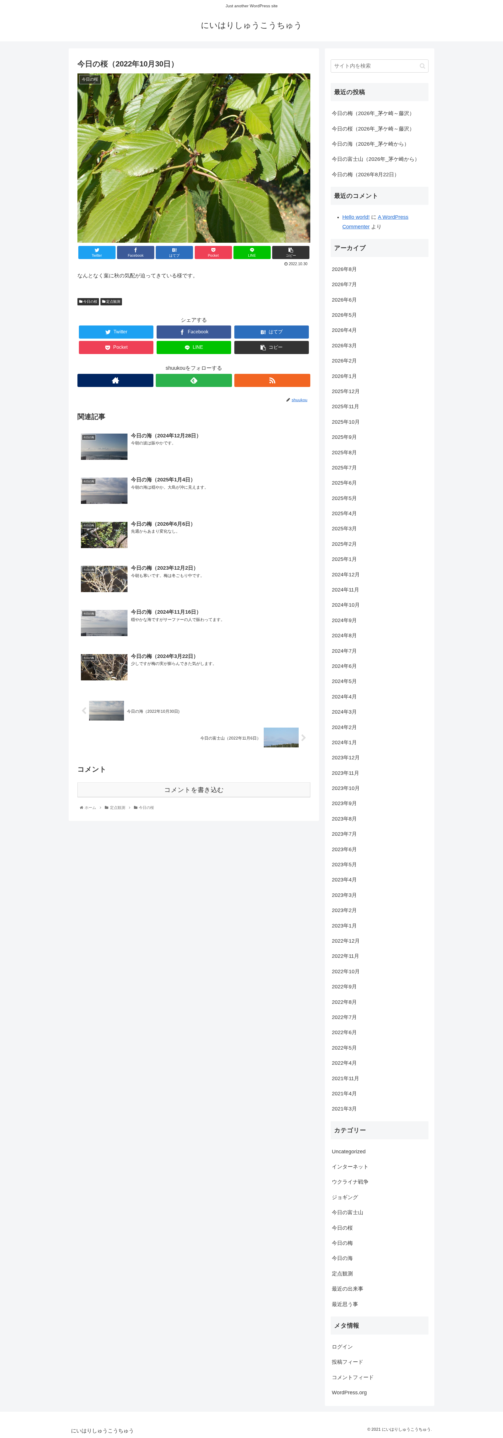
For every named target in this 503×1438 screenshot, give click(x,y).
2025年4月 (344, 513)
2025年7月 (344, 468)
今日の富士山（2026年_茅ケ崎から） (376, 159)
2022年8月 (344, 1002)
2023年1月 (344, 926)
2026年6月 (344, 300)
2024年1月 (344, 742)
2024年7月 (344, 651)
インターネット (350, 1167)
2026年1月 (344, 376)
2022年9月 (344, 987)
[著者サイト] (115, 380)
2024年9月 (344, 620)
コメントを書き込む (194, 789)
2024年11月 (345, 590)
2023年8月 (344, 819)
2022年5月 (344, 1048)
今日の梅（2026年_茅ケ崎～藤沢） (373, 113)
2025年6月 (344, 483)
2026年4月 (344, 330)
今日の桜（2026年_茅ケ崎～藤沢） (373, 129)
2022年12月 (346, 941)
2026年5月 (344, 315)
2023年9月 (344, 803)
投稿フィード (347, 1362)
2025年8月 (344, 452)
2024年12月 (346, 575)
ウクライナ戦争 (350, 1182)
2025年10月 (346, 422)
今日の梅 (342, 1243)
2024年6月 (344, 666)
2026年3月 (344, 346)
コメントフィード (353, 1377)
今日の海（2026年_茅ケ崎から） (370, 144)
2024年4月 (344, 697)
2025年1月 (344, 559)
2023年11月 (345, 773)
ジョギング (345, 1197)
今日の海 (342, 1258)
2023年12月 (346, 758)
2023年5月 (344, 864)
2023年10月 (346, 788)
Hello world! (356, 217)
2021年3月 (344, 1109)
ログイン (342, 1347)
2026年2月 (344, 361)
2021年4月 (344, 1093)
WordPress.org (349, 1392)
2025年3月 (344, 528)
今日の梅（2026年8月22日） (365, 174)
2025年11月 (345, 406)
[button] (422, 66)
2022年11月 (345, 956)
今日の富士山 (347, 1212)
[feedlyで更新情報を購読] (194, 380)
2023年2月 (344, 910)
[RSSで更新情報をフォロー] (272, 380)
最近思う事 (345, 1304)
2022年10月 (346, 971)
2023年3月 (344, 895)
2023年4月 (344, 880)
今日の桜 (89, 302)
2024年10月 (346, 605)
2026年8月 (344, 269)
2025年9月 (344, 437)
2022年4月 (344, 1063)
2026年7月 (344, 284)
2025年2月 (344, 544)
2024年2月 (344, 727)
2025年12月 (346, 391)
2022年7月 (344, 1017)
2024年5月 (344, 681)
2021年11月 (345, 1078)
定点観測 (112, 302)
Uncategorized (349, 1151)
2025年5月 (344, 498)
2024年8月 (344, 635)
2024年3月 (344, 712)
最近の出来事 (347, 1289)
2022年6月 (344, 1032)
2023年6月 (344, 849)
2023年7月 (344, 834)
